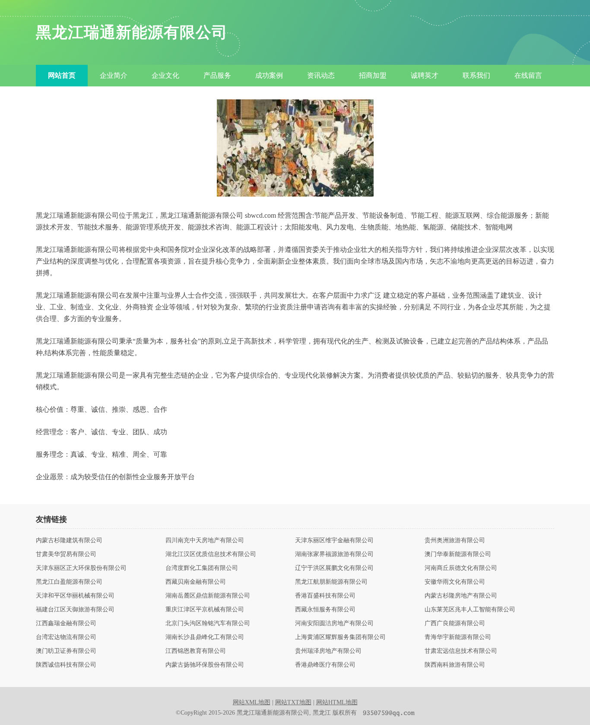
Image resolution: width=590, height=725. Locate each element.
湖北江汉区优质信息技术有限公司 (210, 554)
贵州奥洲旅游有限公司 (455, 540)
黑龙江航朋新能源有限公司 (331, 582)
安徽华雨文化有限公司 (455, 582)
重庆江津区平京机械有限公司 (204, 610)
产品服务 (217, 75)
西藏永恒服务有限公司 (325, 610)
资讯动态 (321, 75)
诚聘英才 (424, 75)
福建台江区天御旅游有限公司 (75, 610)
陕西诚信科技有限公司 (66, 665)
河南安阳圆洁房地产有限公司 (334, 623)
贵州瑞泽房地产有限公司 (328, 651)
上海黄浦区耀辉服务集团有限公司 (340, 637)
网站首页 (62, 75)
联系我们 (476, 75)
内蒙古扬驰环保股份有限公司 (204, 665)
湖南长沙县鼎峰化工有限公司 (204, 637)
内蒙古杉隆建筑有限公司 (69, 540)
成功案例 (269, 75)
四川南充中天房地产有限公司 (204, 540)
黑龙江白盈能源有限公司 (69, 582)
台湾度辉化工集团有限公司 (201, 568)
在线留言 (528, 75)
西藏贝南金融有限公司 (195, 582)
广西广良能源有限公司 (455, 623)
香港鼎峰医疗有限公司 (325, 665)
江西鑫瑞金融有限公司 (66, 623)
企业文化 (165, 75)
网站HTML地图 (337, 702)
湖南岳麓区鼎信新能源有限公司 (207, 596)
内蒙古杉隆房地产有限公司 (461, 596)
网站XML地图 (251, 702)
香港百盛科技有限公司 (325, 596)
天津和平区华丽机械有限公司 (75, 596)
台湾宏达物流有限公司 (66, 637)
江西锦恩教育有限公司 (195, 651)
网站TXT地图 (293, 702)
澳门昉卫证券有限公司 (66, 651)
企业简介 (113, 75)
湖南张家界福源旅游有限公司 (334, 554)
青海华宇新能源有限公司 (458, 637)
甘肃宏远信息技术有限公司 (461, 651)
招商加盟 (373, 75)
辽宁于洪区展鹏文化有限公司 (334, 568)
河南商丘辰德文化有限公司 (461, 568)
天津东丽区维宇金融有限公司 (334, 540)
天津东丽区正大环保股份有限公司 (81, 568)
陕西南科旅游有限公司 (455, 665)
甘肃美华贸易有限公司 (66, 554)
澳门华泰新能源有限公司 (458, 554)
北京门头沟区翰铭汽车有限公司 (207, 623)
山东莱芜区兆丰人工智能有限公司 (470, 610)
